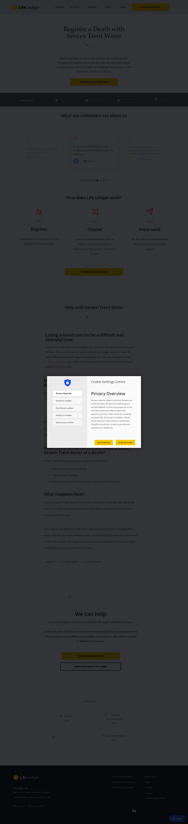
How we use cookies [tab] (65, 422)
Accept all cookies (125, 442)
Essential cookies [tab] (63, 401)
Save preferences (103, 442)
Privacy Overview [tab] (63, 393)
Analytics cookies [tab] (64, 415)
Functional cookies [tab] (64, 408)
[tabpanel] (111, 413)
